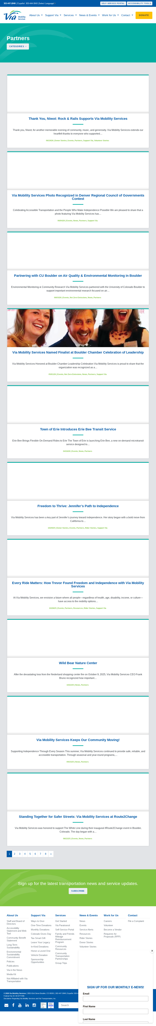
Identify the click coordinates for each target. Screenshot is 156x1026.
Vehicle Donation (39, 955)
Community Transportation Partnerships (62, 956)
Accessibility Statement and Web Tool (16, 931)
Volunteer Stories (101, 141)
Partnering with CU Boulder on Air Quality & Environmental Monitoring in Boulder (78, 276)
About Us (35, 15)
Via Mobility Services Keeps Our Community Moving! (78, 740)
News (75, 221)
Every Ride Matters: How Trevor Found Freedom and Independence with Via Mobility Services (78, 584)
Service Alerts (86, 929)
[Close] (152, 950)
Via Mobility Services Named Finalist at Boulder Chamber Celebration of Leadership (78, 352)
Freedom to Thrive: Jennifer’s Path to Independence (78, 506)
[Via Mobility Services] (15, 15)
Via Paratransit (62, 925)
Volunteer (108, 925)
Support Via (52, 15)
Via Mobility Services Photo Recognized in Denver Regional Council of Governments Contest (78, 197)
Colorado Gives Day (41, 934)
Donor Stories (61, 141)
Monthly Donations (40, 929)
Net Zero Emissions (78, 298)
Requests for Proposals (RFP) (112, 935)
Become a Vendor (113, 929)
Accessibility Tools (139, 3)
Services (69, 15)
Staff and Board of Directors (16, 922)
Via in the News (14, 970)
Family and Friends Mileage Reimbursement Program (64, 938)
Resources (78, 608)
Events (71, 141)
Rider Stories (90, 528)
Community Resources (61, 947)
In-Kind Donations (40, 946)
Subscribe (78, 891)
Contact (126, 15)
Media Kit (11, 974)
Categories (17, 46)
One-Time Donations (41, 925)
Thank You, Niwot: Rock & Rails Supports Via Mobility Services (78, 119)
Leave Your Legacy (40, 942)
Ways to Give (37, 921)
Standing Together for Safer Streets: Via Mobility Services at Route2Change (78, 817)
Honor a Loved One (40, 951)
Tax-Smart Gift (38, 938)
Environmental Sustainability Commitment (14, 954)
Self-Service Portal (113, 3)
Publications (13, 965)
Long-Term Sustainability (13, 946)
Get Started (61, 921)
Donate (144, 15)
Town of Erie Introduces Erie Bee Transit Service (78, 429)
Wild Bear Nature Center (78, 663)
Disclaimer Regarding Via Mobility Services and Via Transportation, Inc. (30, 998)
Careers (108, 921)
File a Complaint (136, 921)
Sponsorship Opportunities (37, 960)
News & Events (88, 15)
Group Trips (61, 963)
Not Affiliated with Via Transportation (17, 980)
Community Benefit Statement (16, 939)
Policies (10, 961)
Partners (78, 141)
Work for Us (109, 15)
